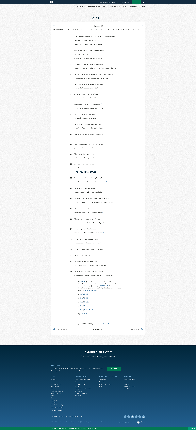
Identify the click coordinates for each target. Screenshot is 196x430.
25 (118, 29)
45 (81, 32)
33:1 (103, 286)
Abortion (53, 379)
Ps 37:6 (86, 306)
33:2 (94, 290)
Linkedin (136, 416)
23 (113, 29)
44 (79, 32)
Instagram (139, 416)
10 (81, 29)
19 (103, 29)
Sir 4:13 (86, 298)
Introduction (58, 29)
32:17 (81, 310)
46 (84, 32)
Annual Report (55, 386)
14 (91, 29)
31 (133, 29)
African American (56, 384)
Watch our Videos (109, 356)
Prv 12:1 (91, 310)
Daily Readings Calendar (109, 2)
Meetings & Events (105, 384)
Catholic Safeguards (57, 407)
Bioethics (54, 398)
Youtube (132, 416)
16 (96, 29)
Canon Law (54, 400)
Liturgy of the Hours (81, 393)
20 (106, 29)
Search (143, 2)
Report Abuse (126, 2)
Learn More (114, 368)
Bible (52, 395)
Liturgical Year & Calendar (83, 389)
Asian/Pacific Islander (57, 391)
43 (76, 32)
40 (69, 32)
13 (88, 29)
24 (116, 29)
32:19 (81, 314)
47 (86, 32)
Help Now (136, 2)
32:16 (81, 306)
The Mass (78, 395)
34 (54, 32)
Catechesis (54, 402)
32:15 (81, 302)
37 (61, 32)
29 (128, 29)
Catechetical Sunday (57, 405)
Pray (100, 386)
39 (66, 32)
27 (123, 29)
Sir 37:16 (86, 314)
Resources (127, 382)
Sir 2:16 (86, 302)
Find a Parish (115, 2)
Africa (52, 382)
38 (64, 32)
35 (56, 32)
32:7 (81, 294)
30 (131, 29)
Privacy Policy (107, 324)
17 (98, 29)
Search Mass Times (80, 384)
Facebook (128, 416)
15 (93, 29)
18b (92, 290)
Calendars (127, 384)
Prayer (77, 386)
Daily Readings (103, 2)
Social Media (127, 389)
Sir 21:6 (86, 310)
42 (74, 32)
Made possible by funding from (127, 422)
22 (111, 29)
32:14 (81, 282)
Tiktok (143, 416)
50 (94, 32)
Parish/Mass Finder (129, 379)
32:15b (86, 290)
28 (126, 29)
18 (101, 29)
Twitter (125, 416)
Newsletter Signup (129, 386)
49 (91, 32)
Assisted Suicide (56, 393)
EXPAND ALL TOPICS (56, 410)
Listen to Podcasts (97, 356)
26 (121, 29)
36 (59, 32)
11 (83, 29)
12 (86, 29)
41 (71, 32)
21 (108, 29)
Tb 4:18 (92, 314)
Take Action (102, 379)
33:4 (85, 282)
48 (89, 32)
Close (191, 428)
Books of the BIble (80, 382)
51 (96, 32)
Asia (52, 389)
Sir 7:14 (87, 294)
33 (138, 29)
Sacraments (78, 391)
